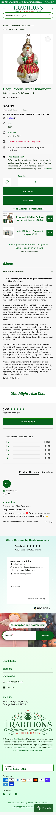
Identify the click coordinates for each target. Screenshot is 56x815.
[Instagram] (16, 794)
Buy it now (28, 200)
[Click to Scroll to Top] (51, 799)
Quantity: (22, 176)
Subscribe (45, 635)
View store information (29, 252)
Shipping (6, 110)
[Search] (49, 16)
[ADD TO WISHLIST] (7, 182)
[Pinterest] (10, 794)
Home (5, 26)
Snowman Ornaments (21, 26)
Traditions (18, 739)
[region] (28, 580)
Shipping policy (19, 806)
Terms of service (41, 802)
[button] (4, 9)
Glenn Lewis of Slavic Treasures (18, 93)
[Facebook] (4, 794)
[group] (28, 409)
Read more (48, 169)
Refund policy (14, 802)
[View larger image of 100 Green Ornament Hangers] (8, 237)
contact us (20, 747)
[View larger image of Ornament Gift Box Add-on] (8, 222)
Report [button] (29, 522)
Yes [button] (24, 522)
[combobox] (28, 15)
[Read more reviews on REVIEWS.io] (42, 608)
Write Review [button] (28, 421)
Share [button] (35, 522)
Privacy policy (27, 802)
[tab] (29, 473)
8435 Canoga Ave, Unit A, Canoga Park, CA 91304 (15, 703)
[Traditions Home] (28, 9)
